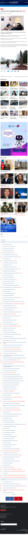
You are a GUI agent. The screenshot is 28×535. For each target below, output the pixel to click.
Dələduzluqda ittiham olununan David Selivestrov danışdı (6, 186)
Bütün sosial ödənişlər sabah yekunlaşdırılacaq (9, 422)
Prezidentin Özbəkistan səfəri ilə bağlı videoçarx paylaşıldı (10, 254)
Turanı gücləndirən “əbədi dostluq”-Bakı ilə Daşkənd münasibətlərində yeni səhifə (14, 338)
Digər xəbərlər (14, 494)
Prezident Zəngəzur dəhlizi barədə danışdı (8, 492)
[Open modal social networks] (18, 71)
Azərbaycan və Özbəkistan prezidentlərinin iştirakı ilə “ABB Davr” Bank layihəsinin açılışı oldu (15, 342)
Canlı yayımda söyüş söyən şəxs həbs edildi (8, 248)
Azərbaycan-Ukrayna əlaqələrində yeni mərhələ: (20, 214)
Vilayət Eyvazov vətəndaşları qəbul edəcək (8, 330)
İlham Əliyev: (14, 475)
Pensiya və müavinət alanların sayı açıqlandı (8, 438)
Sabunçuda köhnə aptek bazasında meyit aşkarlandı (9, 305)
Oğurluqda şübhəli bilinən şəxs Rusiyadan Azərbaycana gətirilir (11, 285)
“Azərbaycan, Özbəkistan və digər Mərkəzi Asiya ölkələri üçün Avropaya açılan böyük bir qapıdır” (14, 405)
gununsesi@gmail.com (4, 516)
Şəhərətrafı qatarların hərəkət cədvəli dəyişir (8, 281)
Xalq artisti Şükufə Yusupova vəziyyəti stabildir (9, 430)
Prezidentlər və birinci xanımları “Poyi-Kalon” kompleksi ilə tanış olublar (12, 297)
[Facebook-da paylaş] (5, 71)
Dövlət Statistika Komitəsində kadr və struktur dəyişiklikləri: (13, 108)
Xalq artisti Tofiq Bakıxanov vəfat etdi (7, 481)
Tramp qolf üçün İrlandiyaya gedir (7, 434)
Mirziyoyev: (14, 477)
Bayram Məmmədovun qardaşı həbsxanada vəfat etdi (9, 444)
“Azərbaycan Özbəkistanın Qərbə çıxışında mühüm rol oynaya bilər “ (11, 368)
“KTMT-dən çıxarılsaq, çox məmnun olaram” (10, 353)
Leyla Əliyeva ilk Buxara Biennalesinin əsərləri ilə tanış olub (12, 256)
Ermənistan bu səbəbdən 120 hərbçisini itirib (8, 299)
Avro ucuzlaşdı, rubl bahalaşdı (7, 442)
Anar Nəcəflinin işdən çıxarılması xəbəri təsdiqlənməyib (6, 200)
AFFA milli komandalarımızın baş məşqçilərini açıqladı (9, 332)
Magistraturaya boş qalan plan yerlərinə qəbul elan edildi (10, 440)
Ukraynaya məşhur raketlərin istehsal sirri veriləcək (9, 340)
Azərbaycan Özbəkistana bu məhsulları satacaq (9, 293)
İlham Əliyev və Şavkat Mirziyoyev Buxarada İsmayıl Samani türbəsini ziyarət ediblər (13, 301)
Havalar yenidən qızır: (9, 372)
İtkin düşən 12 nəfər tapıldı (23, 117)
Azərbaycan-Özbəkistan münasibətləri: (14, 303)
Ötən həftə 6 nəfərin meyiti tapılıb (7, 399)
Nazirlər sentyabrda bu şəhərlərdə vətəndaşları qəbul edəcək (12, 334)
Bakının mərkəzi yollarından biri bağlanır (8, 295)
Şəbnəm (5, 13)
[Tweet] (13, 71)
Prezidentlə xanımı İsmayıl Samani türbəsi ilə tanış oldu (10, 370)
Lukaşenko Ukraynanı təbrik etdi (7, 446)
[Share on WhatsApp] (2, 71)
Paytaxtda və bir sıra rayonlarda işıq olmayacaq (9, 246)
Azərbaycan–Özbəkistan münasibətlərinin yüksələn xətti (10, 307)
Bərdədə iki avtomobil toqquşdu (9, 252)
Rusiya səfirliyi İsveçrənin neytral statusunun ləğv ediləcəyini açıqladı (11, 374)
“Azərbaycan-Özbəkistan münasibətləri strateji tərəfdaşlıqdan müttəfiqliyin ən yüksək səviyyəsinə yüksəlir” (13, 355)
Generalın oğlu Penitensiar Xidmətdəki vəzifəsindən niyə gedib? (6, 171)
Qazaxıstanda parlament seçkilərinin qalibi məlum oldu (10, 436)
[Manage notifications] (26, 533)
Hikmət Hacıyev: (14, 401)
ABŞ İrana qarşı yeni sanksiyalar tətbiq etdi (8, 250)
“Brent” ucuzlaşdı (5, 473)
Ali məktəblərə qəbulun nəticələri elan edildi (8, 283)
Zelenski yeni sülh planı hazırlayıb (7, 244)
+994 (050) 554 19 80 (3, 515)
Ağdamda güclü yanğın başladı (7, 291)
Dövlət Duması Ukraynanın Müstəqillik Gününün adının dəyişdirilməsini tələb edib (13, 376)
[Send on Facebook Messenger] (9, 71)
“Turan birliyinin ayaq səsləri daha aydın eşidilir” (9, 432)
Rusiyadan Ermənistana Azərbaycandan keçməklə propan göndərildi (11, 403)
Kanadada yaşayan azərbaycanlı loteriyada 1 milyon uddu (21, 200)
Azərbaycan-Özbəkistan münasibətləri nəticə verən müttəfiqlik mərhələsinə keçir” (14, 424)
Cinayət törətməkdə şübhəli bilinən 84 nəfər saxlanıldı (9, 426)
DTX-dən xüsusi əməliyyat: (7, 214)
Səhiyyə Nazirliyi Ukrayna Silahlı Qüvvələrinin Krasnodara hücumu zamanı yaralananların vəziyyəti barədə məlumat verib (14, 366)
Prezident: (14, 490)
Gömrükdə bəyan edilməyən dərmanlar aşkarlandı (9, 289)
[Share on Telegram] (15, 71)
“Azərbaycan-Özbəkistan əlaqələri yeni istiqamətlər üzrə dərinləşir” (11, 448)
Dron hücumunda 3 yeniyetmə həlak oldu (8, 336)
